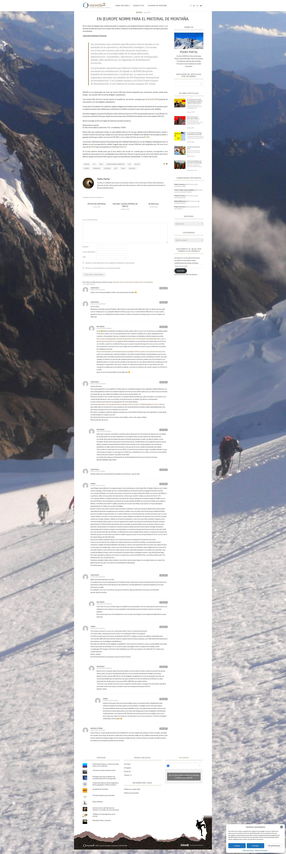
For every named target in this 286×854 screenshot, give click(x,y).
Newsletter (138, 6)
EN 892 (86, 168)
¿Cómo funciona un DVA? (193, 148)
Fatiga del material (97, 204)
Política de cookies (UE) (132, 789)
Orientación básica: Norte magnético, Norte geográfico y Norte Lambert (106, 784)
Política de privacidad (261, 850)
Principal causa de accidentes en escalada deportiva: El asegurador (104, 777)
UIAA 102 (122, 147)
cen (101, 164)
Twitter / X (127, 775)
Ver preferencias (274, 846)
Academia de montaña (157, 6)
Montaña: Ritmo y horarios (102, 820)
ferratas (96, 168)
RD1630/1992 (153, 99)
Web (84, 257)
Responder (163, 288)
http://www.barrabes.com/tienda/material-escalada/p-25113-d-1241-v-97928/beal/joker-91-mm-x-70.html (127, 404)
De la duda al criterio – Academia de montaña (195, 133)
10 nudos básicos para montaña (104, 795)
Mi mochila (154, 204)
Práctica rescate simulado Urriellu (193, 118)
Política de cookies (248, 850)
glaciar (107, 168)
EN (129, 164)
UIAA (123, 168)
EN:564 (146, 137)
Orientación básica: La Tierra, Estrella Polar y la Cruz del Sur (106, 765)
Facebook (127, 771)
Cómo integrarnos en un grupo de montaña (194, 162)
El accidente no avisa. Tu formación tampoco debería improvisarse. (194, 101)
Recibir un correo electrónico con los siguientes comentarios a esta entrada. (110, 263)
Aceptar (237, 846)
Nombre (86, 247)
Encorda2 (100, 326)
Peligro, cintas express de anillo (125, 205)
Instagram (127, 768)
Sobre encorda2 (122, 6)
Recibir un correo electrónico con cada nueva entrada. (103, 268)
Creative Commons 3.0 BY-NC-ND (116, 846)
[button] (281, 827)
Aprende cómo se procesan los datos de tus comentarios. (133, 282)
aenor (86, 164)
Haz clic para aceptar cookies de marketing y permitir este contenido (184, 776)
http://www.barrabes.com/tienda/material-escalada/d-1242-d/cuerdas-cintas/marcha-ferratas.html (131, 351)
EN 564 (137, 164)
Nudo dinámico (98, 802)
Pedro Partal (103, 179)
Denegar (255, 846)
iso (116, 168)
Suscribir (180, 271)
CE (94, 164)
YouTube (127, 764)
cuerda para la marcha (115, 164)
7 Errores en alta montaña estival (104, 770)
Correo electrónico (89, 252)
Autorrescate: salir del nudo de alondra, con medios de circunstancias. (106, 809)
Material (139, 12)
